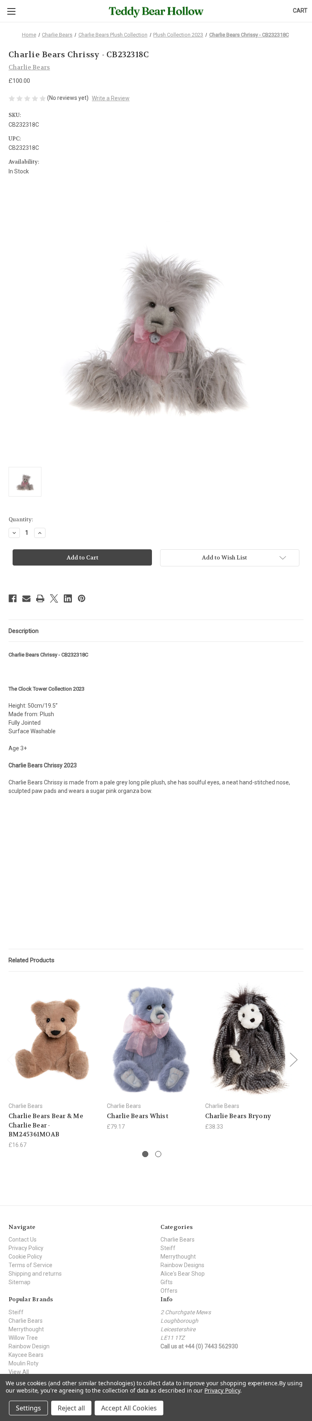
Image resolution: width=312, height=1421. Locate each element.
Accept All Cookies (129, 1408)
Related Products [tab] (31, 960)
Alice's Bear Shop (182, 1273)
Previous (10, 1059)
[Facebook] (13, 598)
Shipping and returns (35, 1273)
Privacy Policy (26, 1248)
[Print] (40, 598)
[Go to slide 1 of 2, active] (145, 1154)
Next (293, 1059)
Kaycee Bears (26, 1355)
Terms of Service (30, 1265)
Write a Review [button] (111, 98)
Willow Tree (23, 1338)
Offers (169, 1290)
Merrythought (178, 1256)
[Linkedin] (68, 598)
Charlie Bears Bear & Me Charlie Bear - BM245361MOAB (46, 1125)
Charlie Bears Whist (137, 1116)
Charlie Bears (177, 1239)
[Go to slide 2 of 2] (158, 1154)
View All (19, 1372)
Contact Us (23, 1239)
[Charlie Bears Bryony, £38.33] (250, 1038)
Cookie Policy (25, 1256)
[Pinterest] (82, 598)
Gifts (166, 1282)
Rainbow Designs (182, 1265)
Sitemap (19, 1282)
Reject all (71, 1408)
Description (24, 631)
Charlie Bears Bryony (238, 1116)
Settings (28, 1408)
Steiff (168, 1248)
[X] (54, 598)
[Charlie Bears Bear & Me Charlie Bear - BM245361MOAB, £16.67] (53, 1038)
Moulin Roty (24, 1363)
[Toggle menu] (11, 11)
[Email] (26, 598)
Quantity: (21, 519)
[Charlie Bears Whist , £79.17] (151, 1038)
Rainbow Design (29, 1346)
